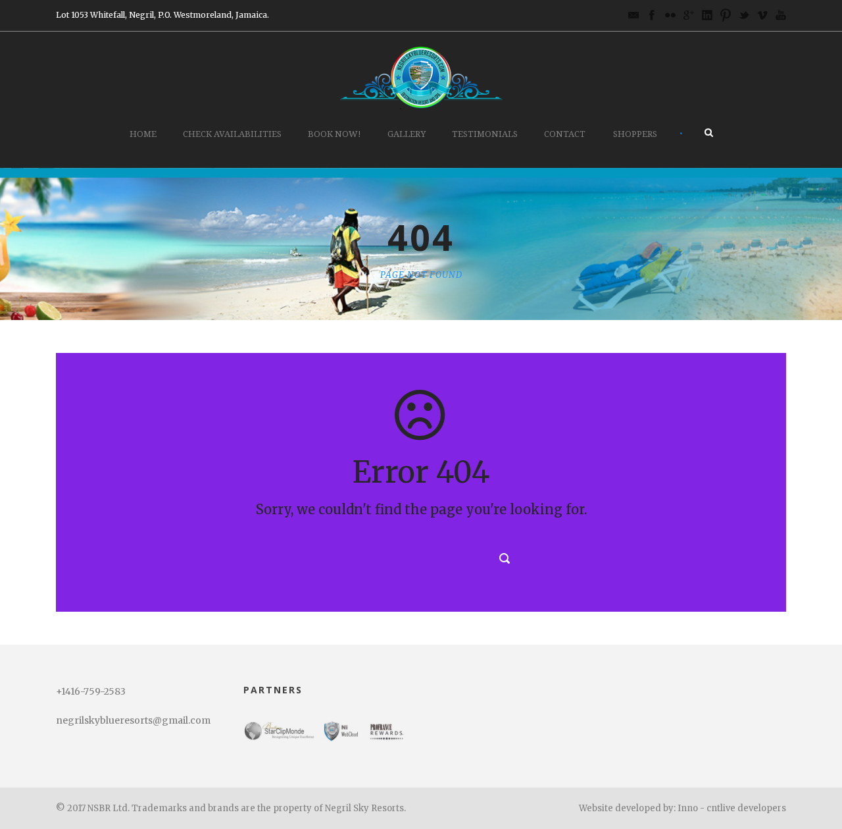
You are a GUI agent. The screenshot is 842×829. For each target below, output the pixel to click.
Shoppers (635, 134)
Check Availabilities (232, 134)
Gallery (406, 134)
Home (143, 134)
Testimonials (485, 134)
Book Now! (334, 134)
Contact (564, 134)
